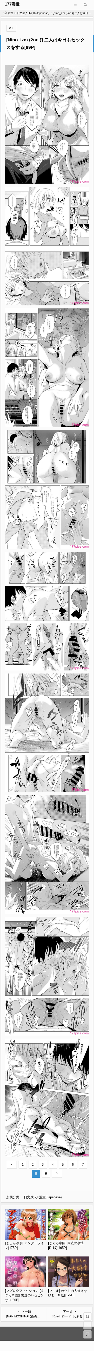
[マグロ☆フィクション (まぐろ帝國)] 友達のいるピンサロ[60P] (24, 1295)
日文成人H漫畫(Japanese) (33, 13)
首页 (10, 13)
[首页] (87, 1316)
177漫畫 (12, 4)
